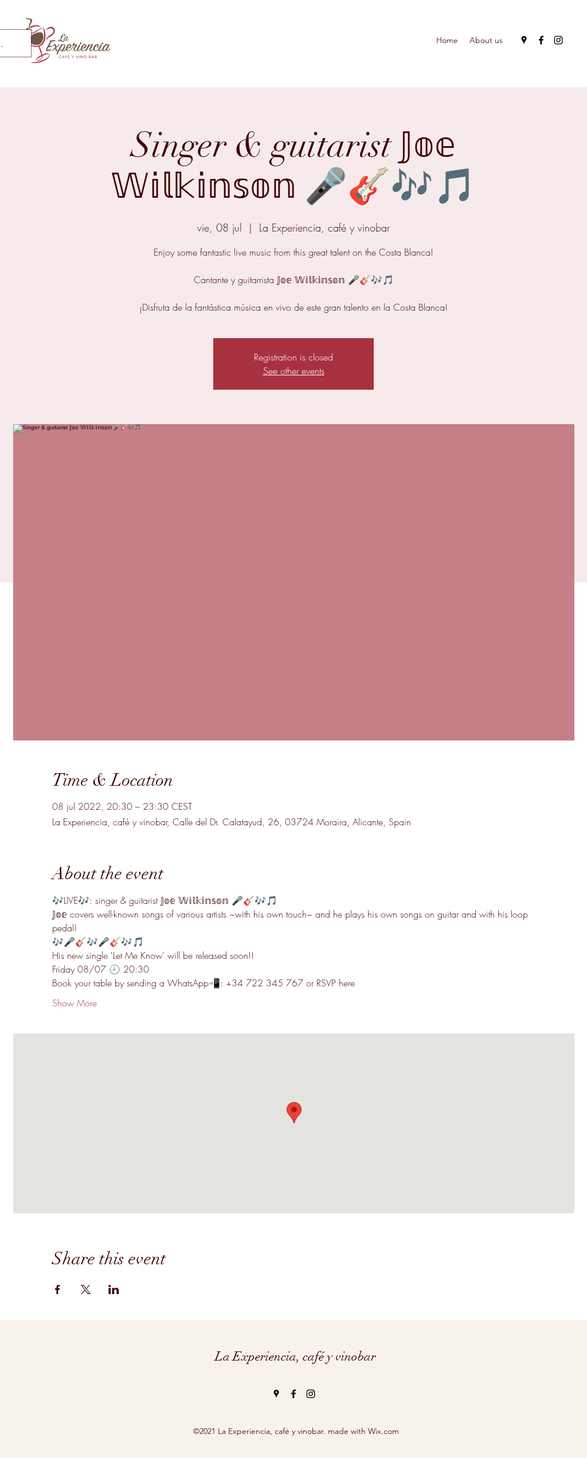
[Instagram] (558, 40)
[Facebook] (541, 40)
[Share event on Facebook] (57, 1289)
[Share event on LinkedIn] (113, 1289)
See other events (293, 370)
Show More (74, 1003)
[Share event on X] (85, 1289)
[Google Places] (524, 40)
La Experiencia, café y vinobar (295, 1356)
